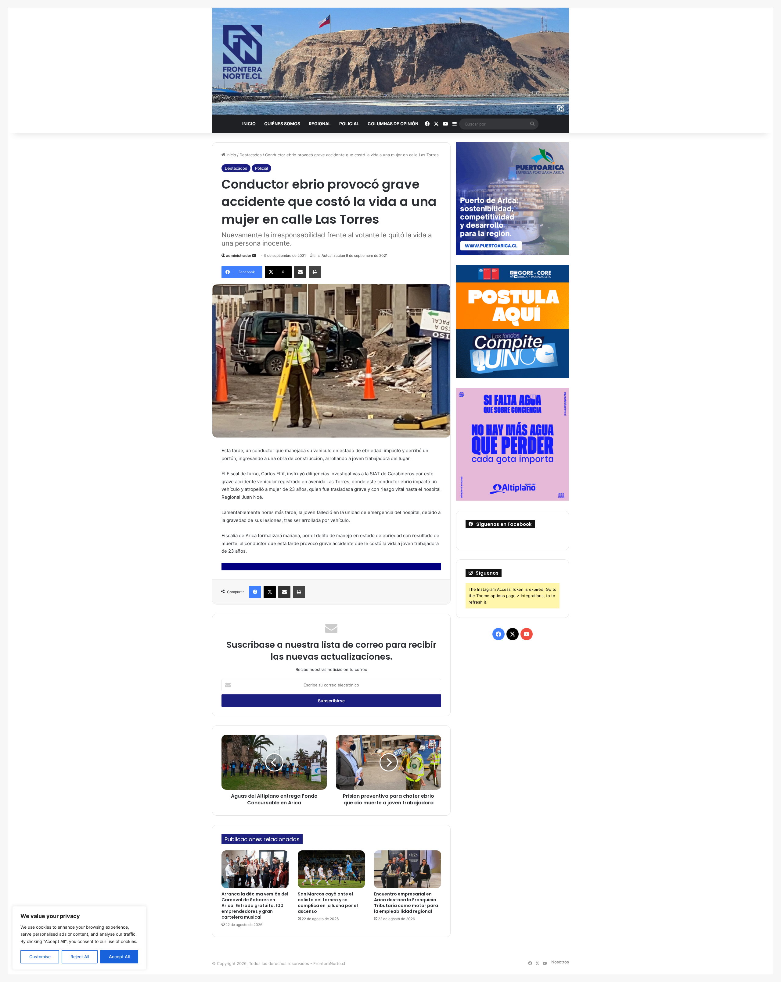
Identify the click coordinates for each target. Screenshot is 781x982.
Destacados (250, 154)
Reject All (79, 956)
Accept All (119, 956)
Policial (349, 123)
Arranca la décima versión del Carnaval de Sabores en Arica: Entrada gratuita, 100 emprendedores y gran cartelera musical (254, 905)
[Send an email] (254, 255)
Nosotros (560, 961)
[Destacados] (390, 61)
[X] (270, 592)
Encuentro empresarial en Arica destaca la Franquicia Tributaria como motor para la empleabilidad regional (406, 902)
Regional (320, 123)
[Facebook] (255, 592)
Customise (40, 956)
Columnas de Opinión (393, 123)
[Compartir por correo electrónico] (300, 272)
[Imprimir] (315, 272)
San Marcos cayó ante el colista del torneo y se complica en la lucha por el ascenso (328, 902)
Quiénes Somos (282, 123)
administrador (238, 255)
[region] (79, 938)
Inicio (249, 123)
